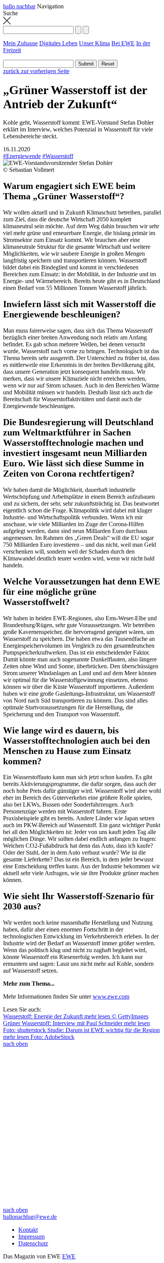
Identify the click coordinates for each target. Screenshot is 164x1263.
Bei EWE (123, 43)
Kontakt (28, 1229)
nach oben (15, 1043)
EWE (69, 1256)
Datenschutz (33, 1243)
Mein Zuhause (20, 43)
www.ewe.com (111, 996)
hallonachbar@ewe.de (30, 1216)
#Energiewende (22, 156)
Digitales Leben (58, 43)
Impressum (31, 1236)
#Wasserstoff (57, 156)
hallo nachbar (19, 6)
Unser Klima (94, 43)
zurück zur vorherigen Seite (36, 71)
